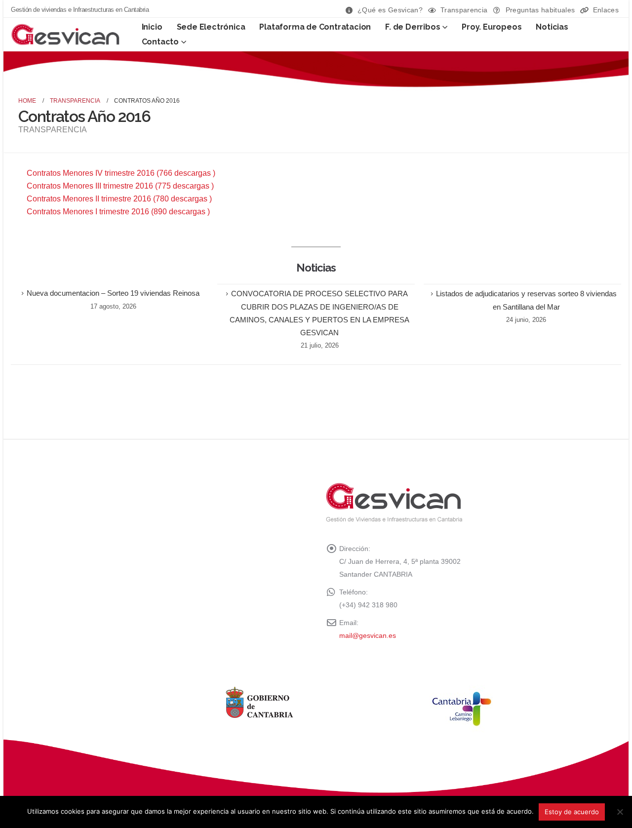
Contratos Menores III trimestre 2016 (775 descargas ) (120, 186)
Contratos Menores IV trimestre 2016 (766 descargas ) (121, 173)
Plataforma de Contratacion (315, 27)
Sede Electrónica (211, 27)
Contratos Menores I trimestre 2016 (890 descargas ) (118, 211)
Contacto (160, 41)
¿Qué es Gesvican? (390, 10)
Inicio (152, 27)
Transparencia (464, 10)
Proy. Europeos (491, 27)
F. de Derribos (412, 27)
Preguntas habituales (540, 10)
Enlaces (606, 10)
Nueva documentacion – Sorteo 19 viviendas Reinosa (113, 293)
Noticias (552, 27)
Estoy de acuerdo (572, 812)
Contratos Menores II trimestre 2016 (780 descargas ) (119, 199)
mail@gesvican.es (367, 635)
